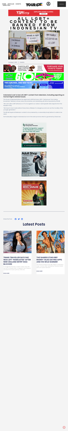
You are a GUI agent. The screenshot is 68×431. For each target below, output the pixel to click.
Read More (6, 273)
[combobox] (55, 4)
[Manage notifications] (64, 427)
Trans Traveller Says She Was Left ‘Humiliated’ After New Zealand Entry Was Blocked (17, 260)
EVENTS (18, 4)
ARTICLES (11, 4)
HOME (4, 4)
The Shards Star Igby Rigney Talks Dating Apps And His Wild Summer (49, 259)
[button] (16, 219)
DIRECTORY (6, 5)
